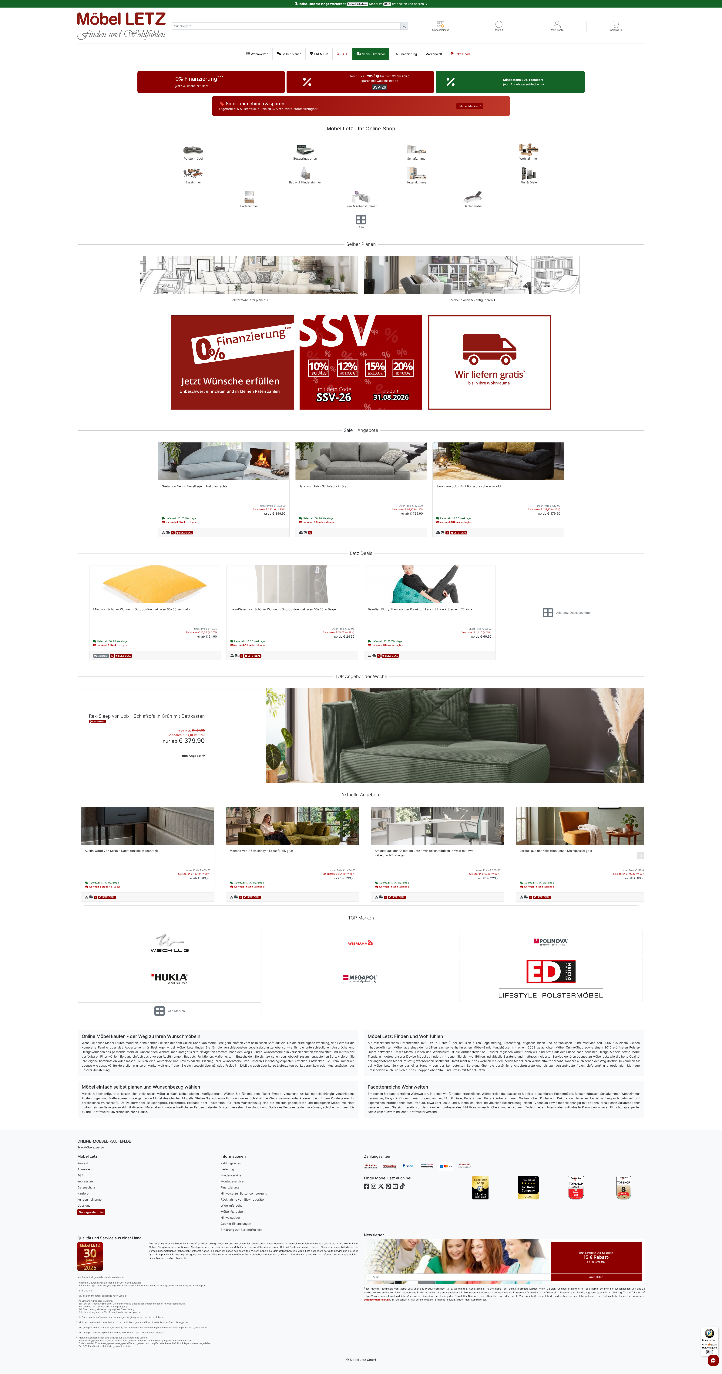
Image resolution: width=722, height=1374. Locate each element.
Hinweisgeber (230, 1217)
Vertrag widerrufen (91, 1212)
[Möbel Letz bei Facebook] (366, 1186)
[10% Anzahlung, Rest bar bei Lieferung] (392, 1166)
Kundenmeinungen (90, 1199)
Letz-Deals (462, 54)
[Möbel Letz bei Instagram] (373, 1186)
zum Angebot (191, 756)
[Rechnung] (467, 1166)
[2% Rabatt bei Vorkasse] (373, 1166)
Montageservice (232, 1181)
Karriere (83, 1193)
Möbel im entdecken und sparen (362, 4)
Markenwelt (433, 54)
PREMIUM (321, 54)
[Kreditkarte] (448, 1166)
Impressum (85, 1181)
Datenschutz (86, 1187)
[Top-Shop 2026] (576, 1187)
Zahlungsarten (231, 1163)
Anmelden (84, 1169)
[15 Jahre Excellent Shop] (480, 1187)
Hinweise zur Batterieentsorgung (244, 1193)
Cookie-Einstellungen (236, 1224)
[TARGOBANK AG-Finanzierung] (430, 1166)
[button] (499, 26)
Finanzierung (230, 1187)
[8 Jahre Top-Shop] (624, 1187)
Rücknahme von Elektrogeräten (243, 1199)
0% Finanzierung (405, 54)
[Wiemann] (360, 942)
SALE (344, 54)
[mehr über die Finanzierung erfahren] (232, 362)
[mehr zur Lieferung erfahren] (489, 362)
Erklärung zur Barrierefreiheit (241, 1230)
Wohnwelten (259, 54)
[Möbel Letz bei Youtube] (395, 1186)
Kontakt (82, 1163)
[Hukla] (169, 979)
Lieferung (227, 1169)
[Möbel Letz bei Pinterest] (388, 1186)
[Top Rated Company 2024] (528, 1187)
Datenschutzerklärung (377, 1299)
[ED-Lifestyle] (551, 979)
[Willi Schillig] (169, 942)
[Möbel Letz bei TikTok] (402, 1186)
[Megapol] (360, 979)
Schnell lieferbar (373, 54)
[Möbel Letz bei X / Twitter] (381, 1186)
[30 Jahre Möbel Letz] (90, 1256)
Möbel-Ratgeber (232, 1211)
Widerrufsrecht (231, 1205)
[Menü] (716, 1329)
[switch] (709, 1352)
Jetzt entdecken (468, 106)
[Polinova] (551, 942)
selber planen (291, 54)
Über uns (83, 1205)
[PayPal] (411, 1166)
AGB (80, 1175)
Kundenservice (231, 1175)
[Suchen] (404, 26)
